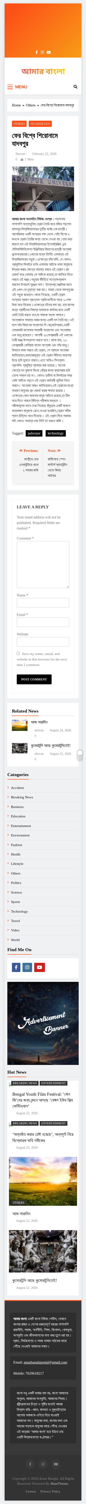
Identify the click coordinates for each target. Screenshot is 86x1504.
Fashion (16, 845)
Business (17, 807)
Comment (25, 538)
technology (56, 433)
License (31, 1491)
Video (15, 930)
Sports (15, 902)
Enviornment (20, 835)
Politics (16, 883)
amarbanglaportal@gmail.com (45, 1362)
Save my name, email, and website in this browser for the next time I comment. (42, 659)
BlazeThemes (59, 1483)
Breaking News (22, 797)
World (15, 940)
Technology (40, 123)
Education (18, 816)
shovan (20, 154)
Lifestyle (17, 864)
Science (16, 892)
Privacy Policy (50, 1491)
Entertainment (21, 826)
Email (22, 615)
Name (22, 595)
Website (22, 634)
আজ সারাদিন (39, 722)
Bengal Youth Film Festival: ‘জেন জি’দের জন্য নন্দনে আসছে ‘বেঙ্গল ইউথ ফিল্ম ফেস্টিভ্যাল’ (42, 1100)
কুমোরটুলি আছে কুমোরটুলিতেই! (51, 745)
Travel (15, 921)
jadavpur (34, 433)
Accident (17, 788)
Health (15, 854)
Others (19, 123)
